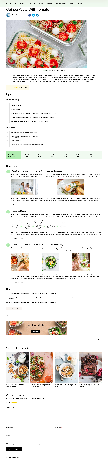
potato (40, 117)
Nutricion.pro (16, 14)
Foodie (14, 315)
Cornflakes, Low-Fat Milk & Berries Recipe (15, 386)
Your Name (9, 428)
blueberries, (17, 136)
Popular (45, 70)
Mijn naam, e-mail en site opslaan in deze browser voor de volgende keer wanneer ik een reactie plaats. (34, 444)
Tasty (18, 315)
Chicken (17, 105)
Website (8, 435)
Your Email (58, 428)
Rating (8, 402)
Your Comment (10, 407)
